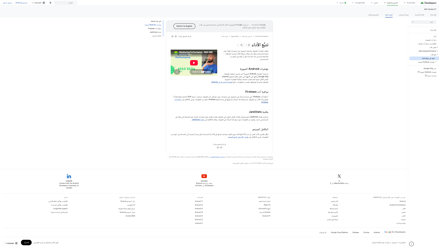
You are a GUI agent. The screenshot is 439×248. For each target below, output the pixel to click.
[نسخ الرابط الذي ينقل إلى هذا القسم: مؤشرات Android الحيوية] (237, 69)
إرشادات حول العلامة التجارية (380, 242)
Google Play (360, 3)
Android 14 (199, 212)
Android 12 (199, 219)
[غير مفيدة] (172, 36)
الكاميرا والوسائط (333, 212)
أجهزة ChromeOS (264, 209)
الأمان (404, 209)
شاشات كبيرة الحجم (264, 201)
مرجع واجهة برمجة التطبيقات (126, 209)
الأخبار (404, 216)
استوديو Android (21, 3)
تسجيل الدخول (7, 3)
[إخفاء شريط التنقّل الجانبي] (411, 244)
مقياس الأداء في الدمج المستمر (238, 137)
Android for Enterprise (397, 205)
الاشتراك (26, 242)
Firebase (356, 232)
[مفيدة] (176, 36)
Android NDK (130, 216)
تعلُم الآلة (335, 205)
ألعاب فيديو (334, 201)
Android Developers (261, 36)
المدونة (342, 3)
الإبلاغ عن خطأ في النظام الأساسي (58, 201)
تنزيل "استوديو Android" (127, 212)
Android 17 (199, 201)
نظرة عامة (433, 15)
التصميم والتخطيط (392, 3)
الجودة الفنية (389, 15)
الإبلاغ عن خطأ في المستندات (59, 205)
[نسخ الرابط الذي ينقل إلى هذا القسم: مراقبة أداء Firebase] (243, 92)
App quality (430, 9)
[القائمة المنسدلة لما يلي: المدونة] (336, 2)
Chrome (366, 232)
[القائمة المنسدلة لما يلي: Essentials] (404, 2)
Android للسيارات (264, 212)
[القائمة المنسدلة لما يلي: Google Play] (352, 2)
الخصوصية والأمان (373, 15)
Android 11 (199, 223)
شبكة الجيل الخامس (332, 219)
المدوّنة (403, 219)
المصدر (403, 212)
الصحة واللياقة (334, 209)
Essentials (411, 3)
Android (403, 201)
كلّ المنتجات (322, 232)
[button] (424, 47)
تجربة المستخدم (403, 15)
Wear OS (267, 205)
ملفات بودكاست (401, 223)
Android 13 (199, 216)
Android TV (266, 216)
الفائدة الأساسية (419, 15)
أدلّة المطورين (131, 205)
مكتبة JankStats (198, 120)
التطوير (376, 3)
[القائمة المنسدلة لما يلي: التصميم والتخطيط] (384, 2)
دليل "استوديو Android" (127, 201)
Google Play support (60, 209)
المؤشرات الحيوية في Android (222, 82)
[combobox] (65, 3)
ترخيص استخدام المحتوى (217, 157)
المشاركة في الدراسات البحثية (59, 212)
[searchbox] (423, 22)
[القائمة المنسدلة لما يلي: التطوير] (370, 2)
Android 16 (199, 205)
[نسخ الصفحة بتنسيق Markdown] (242, 45)
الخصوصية (335, 216)
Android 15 (199, 209)
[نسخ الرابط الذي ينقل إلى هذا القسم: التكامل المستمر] (250, 129)
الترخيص (394, 242)
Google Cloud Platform (339, 232)
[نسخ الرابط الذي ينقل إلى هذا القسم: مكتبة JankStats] (246, 112)
